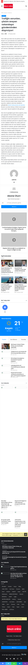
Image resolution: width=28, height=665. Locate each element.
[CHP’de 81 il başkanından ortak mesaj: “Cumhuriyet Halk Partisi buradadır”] (21, 514)
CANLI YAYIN (4, 589)
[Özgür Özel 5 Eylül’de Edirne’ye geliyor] (5, 569)
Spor (25, 601)
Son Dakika (12, 601)
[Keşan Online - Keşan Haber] (8, 6)
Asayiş (15, 586)
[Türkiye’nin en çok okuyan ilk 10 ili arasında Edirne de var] (6, 353)
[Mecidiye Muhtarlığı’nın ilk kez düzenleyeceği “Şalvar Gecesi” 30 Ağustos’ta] (7, 443)
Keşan (19, 591)
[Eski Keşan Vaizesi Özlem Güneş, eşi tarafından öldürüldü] (6, 346)
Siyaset (19, 599)
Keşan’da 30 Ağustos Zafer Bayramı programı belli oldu (20, 502)
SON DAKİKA (19, 601)
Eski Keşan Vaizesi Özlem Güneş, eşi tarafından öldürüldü (17, 346)
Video (13, 606)
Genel (3, 591)
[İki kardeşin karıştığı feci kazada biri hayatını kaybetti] (6, 360)
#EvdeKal (4, 586)
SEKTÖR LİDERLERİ (6, 599)
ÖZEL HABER (4, 609)
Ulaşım (8, 606)
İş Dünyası (12, 609)
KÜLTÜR (24, 591)
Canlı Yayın (11, 589)
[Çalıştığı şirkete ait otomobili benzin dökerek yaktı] (6, 367)
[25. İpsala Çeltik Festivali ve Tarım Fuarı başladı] (7, 514)
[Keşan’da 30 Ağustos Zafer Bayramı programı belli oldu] (21, 443)
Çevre (22, 606)
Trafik (18, 604)
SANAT (10, 596)
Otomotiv (21, 594)
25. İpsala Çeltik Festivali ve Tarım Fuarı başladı (6, 521)
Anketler (10, 586)
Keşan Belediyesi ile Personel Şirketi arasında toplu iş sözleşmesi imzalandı (7, 270)
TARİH (3, 604)
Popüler (4, 339)
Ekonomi (18, 589)
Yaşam (18, 606)
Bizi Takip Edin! (5, 614)
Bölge (20, 586)
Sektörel (14, 599)
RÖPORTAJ (4, 596)
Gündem (8, 591)
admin (4, 33)
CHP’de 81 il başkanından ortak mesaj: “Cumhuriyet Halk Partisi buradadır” (20, 523)
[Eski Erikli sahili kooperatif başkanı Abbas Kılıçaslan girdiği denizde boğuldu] (7, 279)
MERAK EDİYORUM (13, 594)
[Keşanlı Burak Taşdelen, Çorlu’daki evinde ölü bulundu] (21, 263)
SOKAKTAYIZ (4, 601)
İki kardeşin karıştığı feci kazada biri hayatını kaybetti (17, 359)
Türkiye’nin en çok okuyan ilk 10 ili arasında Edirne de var (18, 352)
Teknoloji (13, 604)
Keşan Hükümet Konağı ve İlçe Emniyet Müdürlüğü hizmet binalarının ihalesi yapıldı (21, 287)
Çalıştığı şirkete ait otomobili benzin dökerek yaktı (18, 367)
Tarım (8, 604)
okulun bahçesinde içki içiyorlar (16, 105)
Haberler (10, 12)
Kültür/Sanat (4, 594)
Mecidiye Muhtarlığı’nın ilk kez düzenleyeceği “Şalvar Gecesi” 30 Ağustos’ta (6, 504)
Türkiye (3, 606)
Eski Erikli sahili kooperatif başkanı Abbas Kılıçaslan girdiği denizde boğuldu (6, 287)
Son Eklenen (13, 339)
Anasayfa (4, 12)
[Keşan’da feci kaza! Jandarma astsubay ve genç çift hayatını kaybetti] (6, 375)
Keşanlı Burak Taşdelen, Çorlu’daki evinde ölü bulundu (20, 269)
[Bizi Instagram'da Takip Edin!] (26, 534)
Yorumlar (23, 339)
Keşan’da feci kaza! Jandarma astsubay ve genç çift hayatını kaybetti (18, 374)
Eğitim (23, 589)
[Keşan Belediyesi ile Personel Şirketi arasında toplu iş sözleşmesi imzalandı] (7, 263)
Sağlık (15, 596)
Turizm (22, 604)
